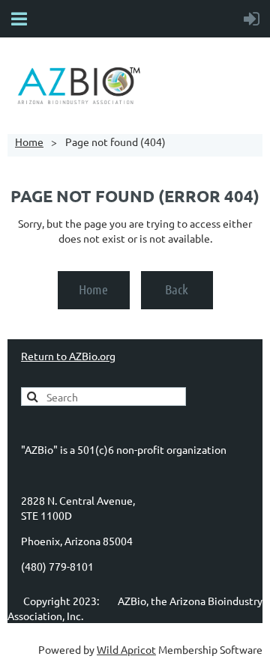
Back (176, 289)
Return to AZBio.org (68, 355)
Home (29, 141)
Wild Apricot (126, 649)
